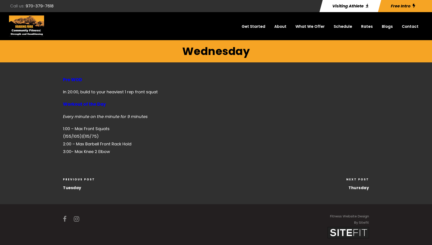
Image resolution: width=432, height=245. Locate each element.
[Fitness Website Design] (348, 232)
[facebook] (65, 219)
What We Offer (310, 26)
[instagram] (76, 219)
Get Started (253, 26)
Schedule (343, 26)
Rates (367, 26)
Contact (410, 26)
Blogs (387, 26)
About (280, 26)
